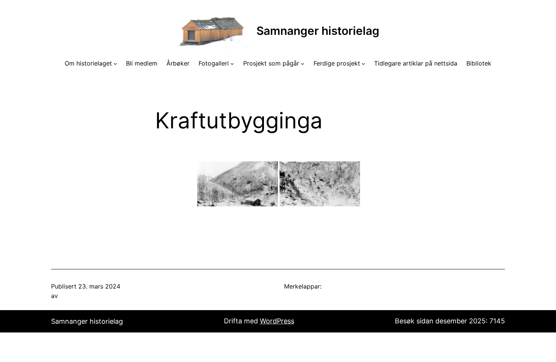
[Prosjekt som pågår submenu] (302, 64)
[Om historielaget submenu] (115, 64)
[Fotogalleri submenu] (232, 64)
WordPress (277, 321)
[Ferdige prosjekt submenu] (363, 64)
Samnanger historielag (317, 30)
